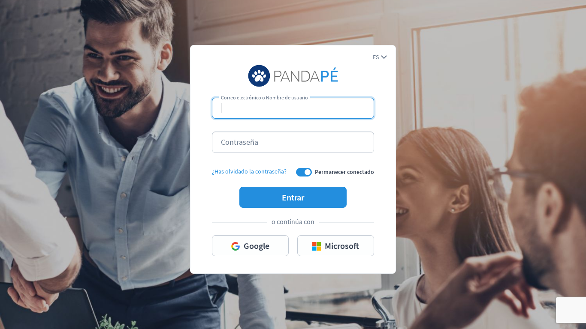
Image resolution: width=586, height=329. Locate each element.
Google (255, 245)
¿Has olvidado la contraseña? (249, 171)
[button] (380, 57)
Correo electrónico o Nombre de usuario (264, 97)
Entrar (293, 197)
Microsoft (341, 245)
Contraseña (239, 142)
